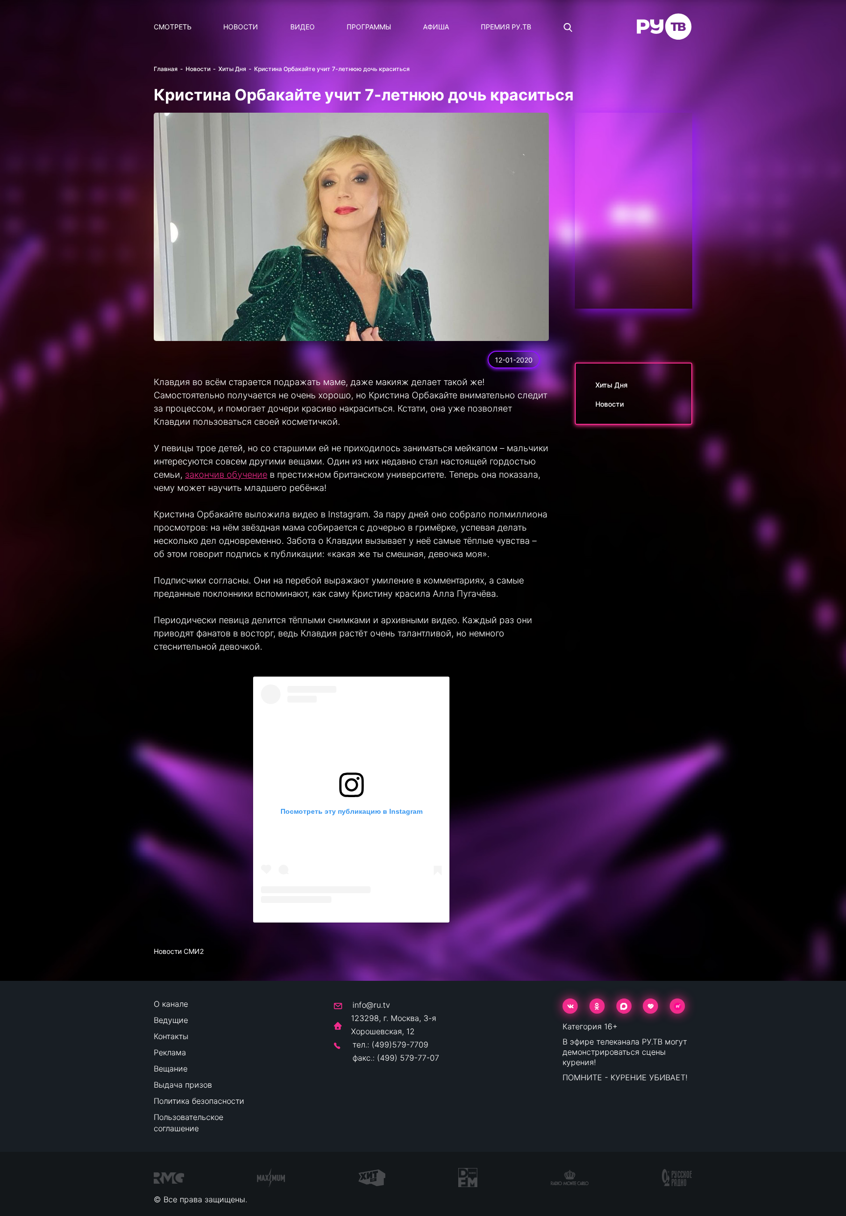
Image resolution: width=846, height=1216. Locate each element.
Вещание (171, 1068)
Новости (240, 27)
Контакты (171, 1036)
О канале (171, 1004)
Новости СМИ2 (179, 951)
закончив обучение (226, 474)
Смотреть (172, 27)
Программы (369, 27)
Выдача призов (183, 1085)
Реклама (170, 1052)
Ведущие (171, 1020)
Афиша (436, 27)
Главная (166, 69)
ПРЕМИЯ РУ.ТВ (506, 27)
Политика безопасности (199, 1101)
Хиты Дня (232, 69)
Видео (302, 27)
